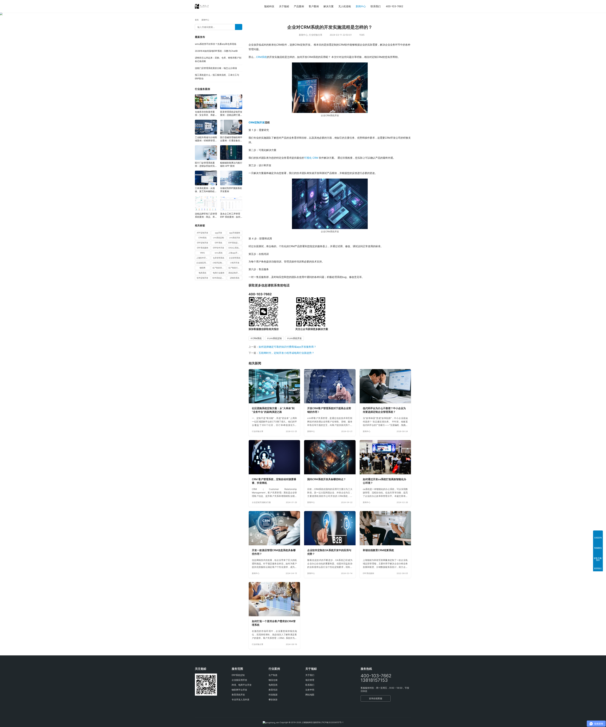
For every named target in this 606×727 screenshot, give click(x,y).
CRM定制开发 (257, 122)
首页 (197, 20)
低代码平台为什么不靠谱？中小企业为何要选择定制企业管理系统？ (384, 410)
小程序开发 (234, 263)
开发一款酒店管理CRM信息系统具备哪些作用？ (274, 552)
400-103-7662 (394, 6)
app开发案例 (234, 233)
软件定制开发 (202, 278)
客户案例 (314, 6)
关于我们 (309, 675)
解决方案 (329, 6)
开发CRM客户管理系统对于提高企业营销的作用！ (329, 410)
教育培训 (273, 689)
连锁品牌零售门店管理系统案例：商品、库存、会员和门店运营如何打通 (206, 215)
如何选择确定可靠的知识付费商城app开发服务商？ (287, 346)
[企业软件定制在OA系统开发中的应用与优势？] (329, 528)
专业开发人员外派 (240, 699)
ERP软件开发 (218, 248)
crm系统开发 (295, 338)
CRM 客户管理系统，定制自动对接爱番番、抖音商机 (274, 481)
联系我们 (376, 6)
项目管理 (309, 680)
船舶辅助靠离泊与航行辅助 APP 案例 (231, 164)
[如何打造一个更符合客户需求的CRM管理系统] (274, 599)
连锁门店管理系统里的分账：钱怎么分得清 (216, 68)
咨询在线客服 (375, 698)
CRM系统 (261, 57)
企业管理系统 (234, 258)
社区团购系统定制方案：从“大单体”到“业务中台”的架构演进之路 (273, 410)
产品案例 (299, 6)
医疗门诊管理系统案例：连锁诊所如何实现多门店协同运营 (206, 164)
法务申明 (309, 689)
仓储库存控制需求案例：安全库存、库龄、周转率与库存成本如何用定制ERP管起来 (206, 113)
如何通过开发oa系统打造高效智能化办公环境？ (384, 481)
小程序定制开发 (219, 263)
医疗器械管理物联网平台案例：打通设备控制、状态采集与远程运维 (231, 139)
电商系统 (202, 273)
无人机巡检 (344, 6)
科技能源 (273, 694)
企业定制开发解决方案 (261, 502)
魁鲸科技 (269, 6)
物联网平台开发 (239, 689)
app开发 (218, 233)
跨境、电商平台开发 (242, 684)
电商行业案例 (218, 273)
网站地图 (309, 694)
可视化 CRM (311, 157)
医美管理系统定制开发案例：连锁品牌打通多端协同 (231, 113)
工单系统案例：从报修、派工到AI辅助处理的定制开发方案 (206, 190)
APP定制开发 (202, 233)
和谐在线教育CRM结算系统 (378, 550)
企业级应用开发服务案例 (203, 263)
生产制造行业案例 (235, 268)
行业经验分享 (315, 34)
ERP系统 (218, 242)
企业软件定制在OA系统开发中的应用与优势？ (329, 552)
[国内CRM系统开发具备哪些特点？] (329, 457)
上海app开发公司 (235, 253)
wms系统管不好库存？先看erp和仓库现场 (215, 44)
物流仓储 (273, 680)
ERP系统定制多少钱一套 (235, 242)
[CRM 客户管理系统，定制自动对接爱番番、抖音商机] (274, 457)
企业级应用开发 (239, 680)
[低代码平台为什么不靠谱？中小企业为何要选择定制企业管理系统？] (385, 386)
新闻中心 (361, 6)
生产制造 (273, 675)
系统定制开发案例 (235, 273)
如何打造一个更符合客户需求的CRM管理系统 (274, 623)
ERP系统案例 (368, 573)
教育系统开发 (238, 694)
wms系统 (219, 253)
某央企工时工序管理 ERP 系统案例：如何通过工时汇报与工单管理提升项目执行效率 (231, 215)
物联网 (202, 268)
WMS (202, 253)
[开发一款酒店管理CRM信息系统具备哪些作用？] (274, 528)
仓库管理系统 (218, 258)
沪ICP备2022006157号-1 (332, 722)
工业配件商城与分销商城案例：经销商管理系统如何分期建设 (206, 139)
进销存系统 (234, 278)
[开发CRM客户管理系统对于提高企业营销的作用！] (329, 386)
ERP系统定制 (238, 675)
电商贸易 (273, 684)
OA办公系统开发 (235, 248)
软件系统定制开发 (219, 278)
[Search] (238, 27)
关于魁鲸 (284, 6)
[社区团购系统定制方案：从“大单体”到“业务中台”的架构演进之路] (274, 386)
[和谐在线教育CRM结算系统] (385, 528)
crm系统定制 (275, 338)
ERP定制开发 (202, 242)
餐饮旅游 (273, 699)
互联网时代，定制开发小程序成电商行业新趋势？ (286, 352)
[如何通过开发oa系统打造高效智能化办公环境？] (385, 457)
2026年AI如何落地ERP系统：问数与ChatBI (216, 51)
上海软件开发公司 (203, 258)
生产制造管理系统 (219, 268)
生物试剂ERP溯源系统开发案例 (231, 190)
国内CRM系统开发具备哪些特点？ (326, 479)
